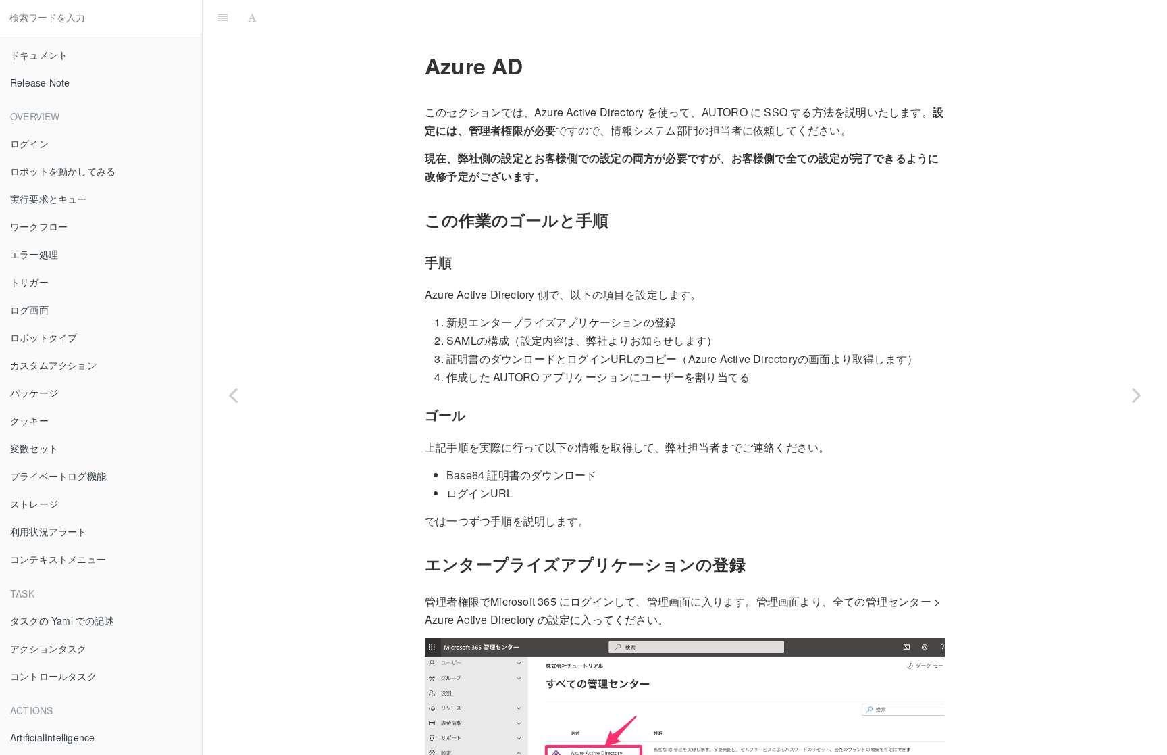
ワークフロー (39, 226)
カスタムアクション (53, 365)
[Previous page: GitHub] (233, 394)
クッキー (29, 420)
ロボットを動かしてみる (62, 171)
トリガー (29, 282)
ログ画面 (29, 309)
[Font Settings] (252, 17)
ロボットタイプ (43, 337)
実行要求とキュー (48, 198)
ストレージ (34, 503)
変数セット (34, 448)
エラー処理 (34, 254)
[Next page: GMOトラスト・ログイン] (1136, 394)
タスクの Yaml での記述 (62, 620)
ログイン (29, 143)
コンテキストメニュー (58, 559)
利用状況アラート (48, 531)
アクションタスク (48, 648)
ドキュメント (39, 55)
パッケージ (34, 392)
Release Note (40, 82)
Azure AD (714, 16)
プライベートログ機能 (58, 476)
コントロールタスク (53, 676)
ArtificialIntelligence (52, 737)
